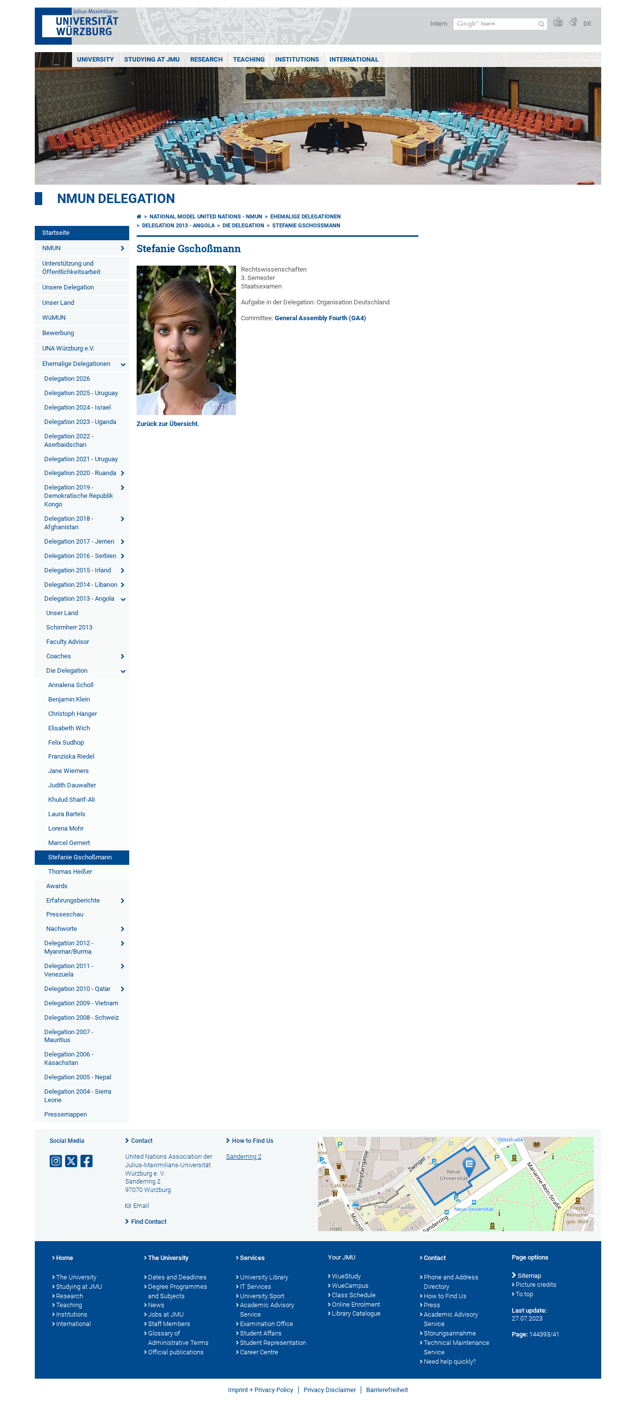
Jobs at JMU (166, 1314)
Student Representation (273, 1342)
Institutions (71, 1314)
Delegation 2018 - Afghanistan (68, 523)
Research (69, 1296)
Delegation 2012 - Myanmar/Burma (68, 947)
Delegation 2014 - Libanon (80, 584)
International (354, 59)
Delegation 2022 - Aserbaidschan (68, 440)
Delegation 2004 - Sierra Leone (77, 1096)
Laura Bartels (66, 814)
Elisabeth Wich (69, 728)
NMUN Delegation (116, 198)
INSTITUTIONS (297, 59)
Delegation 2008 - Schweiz (81, 1017)
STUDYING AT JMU (152, 59)
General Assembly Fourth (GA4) (320, 318)
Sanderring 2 (243, 1156)
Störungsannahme (450, 1333)
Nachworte (61, 928)
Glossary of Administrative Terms (178, 1338)
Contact (142, 1140)
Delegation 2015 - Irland (77, 570)
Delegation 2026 (67, 378)
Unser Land (58, 302)
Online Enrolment (356, 1304)
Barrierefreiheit (387, 1390)
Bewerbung (58, 333)
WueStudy (346, 1276)
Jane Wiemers (68, 770)
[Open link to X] (72, 1161)
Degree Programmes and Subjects (177, 1291)
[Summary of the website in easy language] (558, 22)
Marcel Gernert (69, 842)
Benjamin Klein (69, 699)
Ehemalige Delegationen (76, 363)
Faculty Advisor (67, 641)
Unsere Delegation (68, 287)
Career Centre (259, 1352)
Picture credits (536, 1284)
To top (524, 1294)
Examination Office (266, 1324)
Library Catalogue (356, 1313)
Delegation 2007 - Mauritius (68, 1036)
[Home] (139, 216)
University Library (264, 1277)
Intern (438, 23)
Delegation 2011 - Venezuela (68, 970)
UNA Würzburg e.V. (68, 348)
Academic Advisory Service (267, 1309)
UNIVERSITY (95, 59)
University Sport (262, 1296)
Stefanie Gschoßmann (80, 857)
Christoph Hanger (72, 713)
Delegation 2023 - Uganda (80, 421)
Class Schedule (354, 1295)
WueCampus (350, 1285)
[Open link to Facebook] (87, 1161)
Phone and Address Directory (451, 1281)
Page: (520, 1334)
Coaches (58, 656)
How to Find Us (252, 1140)
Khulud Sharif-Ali (71, 799)
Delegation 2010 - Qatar (77, 988)
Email (141, 1205)
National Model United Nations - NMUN (206, 216)
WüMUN (54, 317)
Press (432, 1305)
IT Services (255, 1286)
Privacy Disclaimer (330, 1390)
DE (587, 23)
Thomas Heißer (70, 871)
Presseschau (64, 914)
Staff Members (169, 1324)
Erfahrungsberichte (73, 900)
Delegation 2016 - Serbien (80, 556)
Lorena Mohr (65, 828)
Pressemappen (65, 1114)
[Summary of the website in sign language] (573, 22)
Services (252, 1258)
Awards (57, 886)
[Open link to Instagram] (57, 1161)
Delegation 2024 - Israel (77, 407)
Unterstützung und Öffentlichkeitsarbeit (71, 268)
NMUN (51, 248)
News (156, 1305)
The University (76, 1277)
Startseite (56, 232)
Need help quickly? (450, 1361)
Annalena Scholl (70, 685)
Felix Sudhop (66, 742)
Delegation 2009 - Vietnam (81, 1003)
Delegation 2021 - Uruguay (81, 459)
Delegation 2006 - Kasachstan (68, 1058)
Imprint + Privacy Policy (260, 1390)
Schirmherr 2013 (69, 627)
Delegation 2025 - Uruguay (81, 393)
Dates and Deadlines (177, 1277)
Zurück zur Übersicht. (168, 423)
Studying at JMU (79, 1286)
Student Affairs (261, 1333)
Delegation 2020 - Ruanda (80, 473)
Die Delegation (66, 670)
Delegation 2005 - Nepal (77, 1077)
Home (64, 1258)
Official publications (176, 1352)
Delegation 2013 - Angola (79, 598)
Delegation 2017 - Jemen (79, 541)
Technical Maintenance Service (456, 1347)
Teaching (249, 59)
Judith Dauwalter (72, 785)
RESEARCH (206, 59)
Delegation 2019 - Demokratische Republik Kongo (78, 496)
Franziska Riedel (71, 756)
